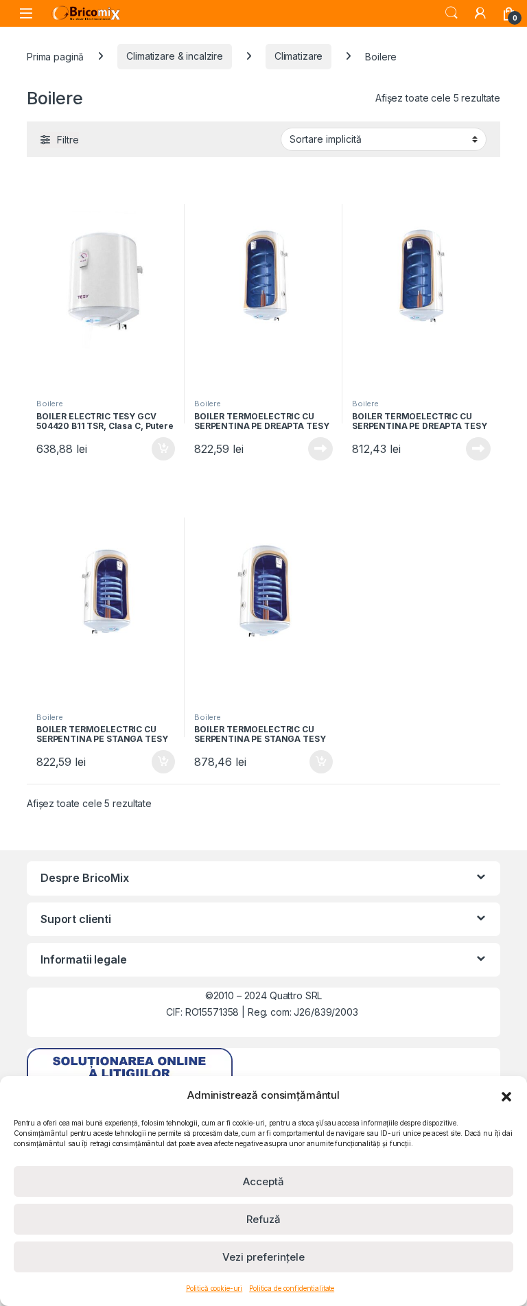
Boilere (49, 403)
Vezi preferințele (263, 1256)
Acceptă (263, 1181)
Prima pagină (55, 56)
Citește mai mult (317, 448)
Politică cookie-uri (214, 1288)
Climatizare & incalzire (174, 56)
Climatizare (298, 56)
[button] (506, 1095)
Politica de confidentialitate (291, 1288)
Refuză (263, 1219)
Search (451, 13)
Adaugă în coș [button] (158, 448)
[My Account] (480, 13)
